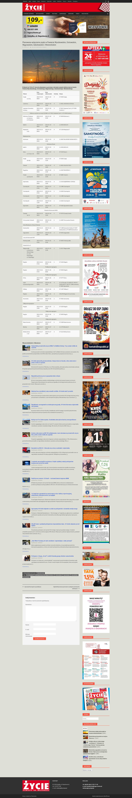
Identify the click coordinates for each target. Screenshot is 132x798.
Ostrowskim (30, 575)
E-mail (27, 629)
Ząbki (30, 1)
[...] (72, 353)
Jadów (54, 1)
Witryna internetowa (29, 635)
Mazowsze (85, 13)
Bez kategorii (43, 47)
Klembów (59, 1)
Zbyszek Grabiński (36, 47)
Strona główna (29, 13)
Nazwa (27, 625)
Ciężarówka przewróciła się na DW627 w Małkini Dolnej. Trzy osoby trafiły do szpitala (54, 346)
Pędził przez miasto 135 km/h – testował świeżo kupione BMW (50, 478)
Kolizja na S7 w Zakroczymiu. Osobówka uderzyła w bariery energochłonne (53, 420)
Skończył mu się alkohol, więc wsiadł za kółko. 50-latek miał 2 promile (52, 391)
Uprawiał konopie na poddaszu (32, 586)
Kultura (54, 13)
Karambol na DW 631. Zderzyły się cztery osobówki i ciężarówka (50, 448)
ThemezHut (33, 796)
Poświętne (75, 1)
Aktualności (40, 13)
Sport (48, 13)
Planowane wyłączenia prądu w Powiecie (44, 575)
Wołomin (25, 1)
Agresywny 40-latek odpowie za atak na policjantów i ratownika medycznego (54, 509)
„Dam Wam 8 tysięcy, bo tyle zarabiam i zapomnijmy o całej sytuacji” (51, 541)
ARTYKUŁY (85, 728)
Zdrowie (71, 13)
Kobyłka (34, 1)
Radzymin (43, 1)
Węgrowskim (67, 575)
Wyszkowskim (26, 577)
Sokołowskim (58, 575)
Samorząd (62, 13)
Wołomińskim (74, 575)
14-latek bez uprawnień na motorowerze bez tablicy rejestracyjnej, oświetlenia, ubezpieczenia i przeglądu (51, 494)
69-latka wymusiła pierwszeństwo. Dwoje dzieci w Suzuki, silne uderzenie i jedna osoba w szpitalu (53, 361)
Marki (38, 1)
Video (77, 13)
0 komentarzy (25, 356)
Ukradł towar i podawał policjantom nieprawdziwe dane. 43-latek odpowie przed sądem (55, 524)
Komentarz (29, 604)
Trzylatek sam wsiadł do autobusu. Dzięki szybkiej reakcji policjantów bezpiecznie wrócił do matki (52, 462)
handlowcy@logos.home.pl (94, 786)
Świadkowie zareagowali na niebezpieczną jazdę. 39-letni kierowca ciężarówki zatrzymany (54, 405)
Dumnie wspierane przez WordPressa (101, 796)
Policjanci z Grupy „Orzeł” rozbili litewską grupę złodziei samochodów (52, 556)
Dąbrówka (49, 1)
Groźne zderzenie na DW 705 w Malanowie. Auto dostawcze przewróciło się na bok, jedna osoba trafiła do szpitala (54, 434)
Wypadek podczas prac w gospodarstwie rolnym (45, 376)
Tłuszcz (64, 1)
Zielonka (69, 1)
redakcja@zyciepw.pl (61, 788)
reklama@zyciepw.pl (88, 788)
